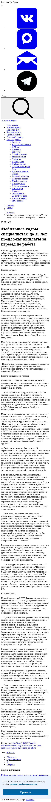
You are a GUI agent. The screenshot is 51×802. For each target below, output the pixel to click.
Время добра (18, 161)
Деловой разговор (20, 176)
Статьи (10, 208)
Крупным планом (20, 171)
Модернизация (19, 157)
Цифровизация (19, 164)
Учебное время (13, 127)
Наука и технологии (21, 144)
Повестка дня (13, 130)
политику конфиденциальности (23, 784)
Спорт (15, 174)
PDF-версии (17, 201)
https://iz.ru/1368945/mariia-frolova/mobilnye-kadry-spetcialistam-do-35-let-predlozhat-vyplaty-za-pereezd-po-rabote (21, 745)
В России (16, 149)
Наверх (30, 799)
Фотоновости (18, 193)
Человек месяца (14, 132)
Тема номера (12, 125)
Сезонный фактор (15, 137)
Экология (16, 159)
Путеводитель (18, 183)
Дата (14, 169)
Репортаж (16, 152)
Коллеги (16, 142)
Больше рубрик (14, 139)
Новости (16, 191)
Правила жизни (14, 135)
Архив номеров (9, 120)
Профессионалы (19, 181)
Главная (10, 205)
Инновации (17, 188)
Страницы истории (21, 166)
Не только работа (20, 179)
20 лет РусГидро (19, 196)
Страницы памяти (20, 186)
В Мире (15, 147)
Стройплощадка (19, 154)
